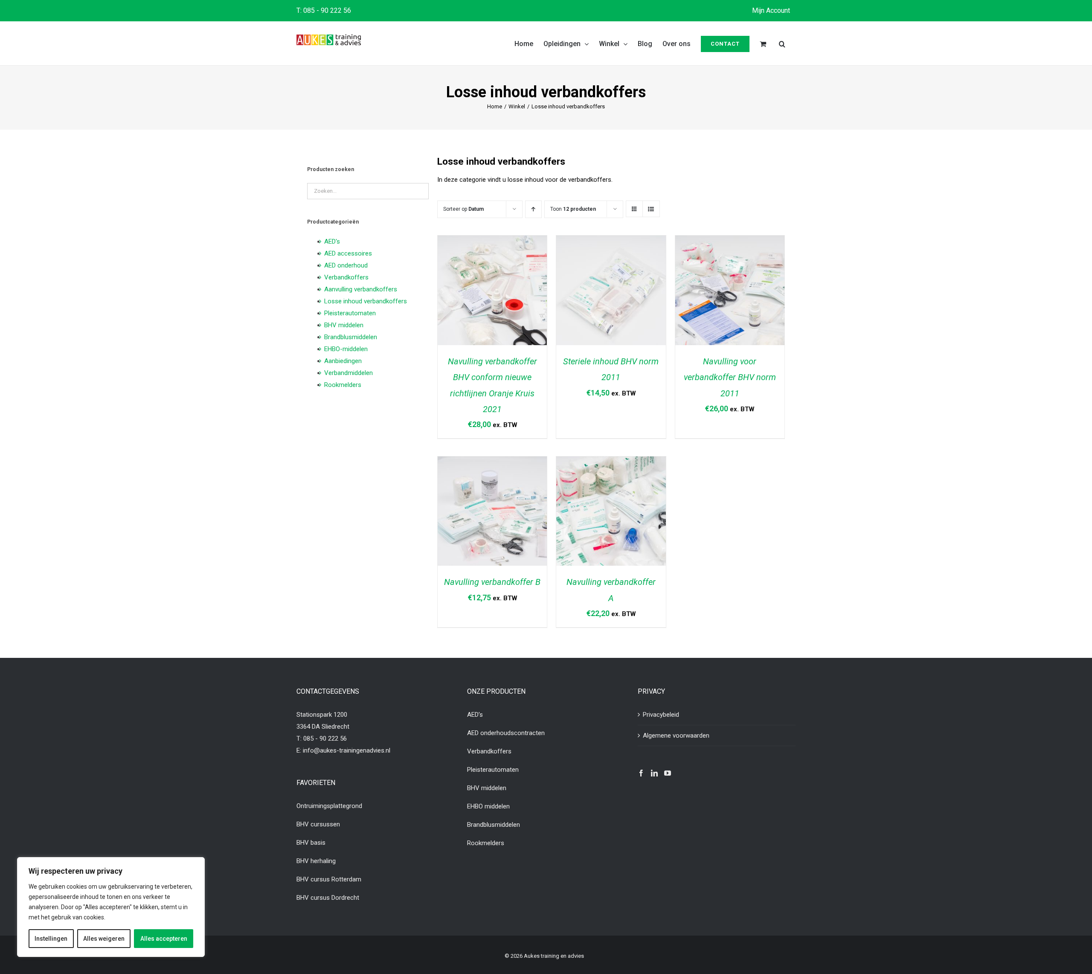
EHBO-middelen (346, 349)
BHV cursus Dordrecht (327, 897)
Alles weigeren (104, 938)
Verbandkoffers (346, 277)
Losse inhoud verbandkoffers (365, 301)
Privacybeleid (661, 714)
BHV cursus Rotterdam (328, 879)
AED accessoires (348, 253)
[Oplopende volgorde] (533, 209)
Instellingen (51, 938)
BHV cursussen (318, 824)
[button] (782, 43)
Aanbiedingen (343, 361)
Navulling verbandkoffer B (492, 582)
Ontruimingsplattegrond (329, 806)
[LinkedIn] (654, 773)
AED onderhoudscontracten (506, 733)
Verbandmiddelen (348, 373)
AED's (332, 241)
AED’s (475, 714)
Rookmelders (342, 385)
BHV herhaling (316, 861)
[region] (111, 907)
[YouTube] (667, 773)
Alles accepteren (163, 938)
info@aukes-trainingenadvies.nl (346, 750)
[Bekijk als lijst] (651, 209)
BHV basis (310, 842)
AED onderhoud (346, 265)
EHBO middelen (488, 806)
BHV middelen (343, 325)
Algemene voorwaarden (676, 735)
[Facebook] (641, 773)
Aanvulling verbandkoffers (360, 289)
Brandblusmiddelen (350, 337)
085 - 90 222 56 (327, 10)
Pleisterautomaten (350, 313)
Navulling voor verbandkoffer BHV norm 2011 (730, 377)
